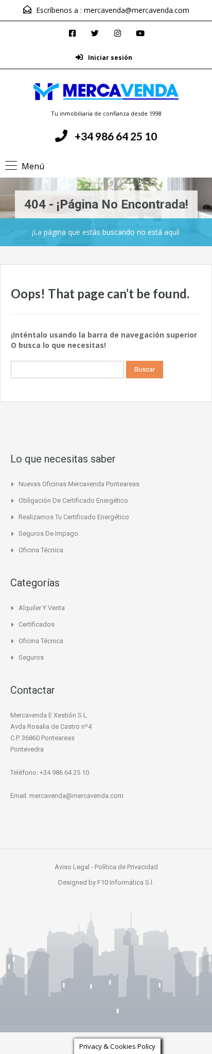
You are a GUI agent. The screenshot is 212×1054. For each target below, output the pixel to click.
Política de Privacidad (126, 867)
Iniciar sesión (109, 57)
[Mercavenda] (106, 92)
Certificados (37, 624)
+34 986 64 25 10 (116, 136)
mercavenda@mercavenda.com (136, 10)
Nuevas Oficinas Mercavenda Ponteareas (79, 484)
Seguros (31, 657)
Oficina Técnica (41, 550)
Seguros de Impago (48, 533)
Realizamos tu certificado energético (74, 517)
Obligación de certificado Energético (73, 500)
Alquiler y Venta (42, 608)
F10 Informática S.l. (125, 882)
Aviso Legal (73, 867)
